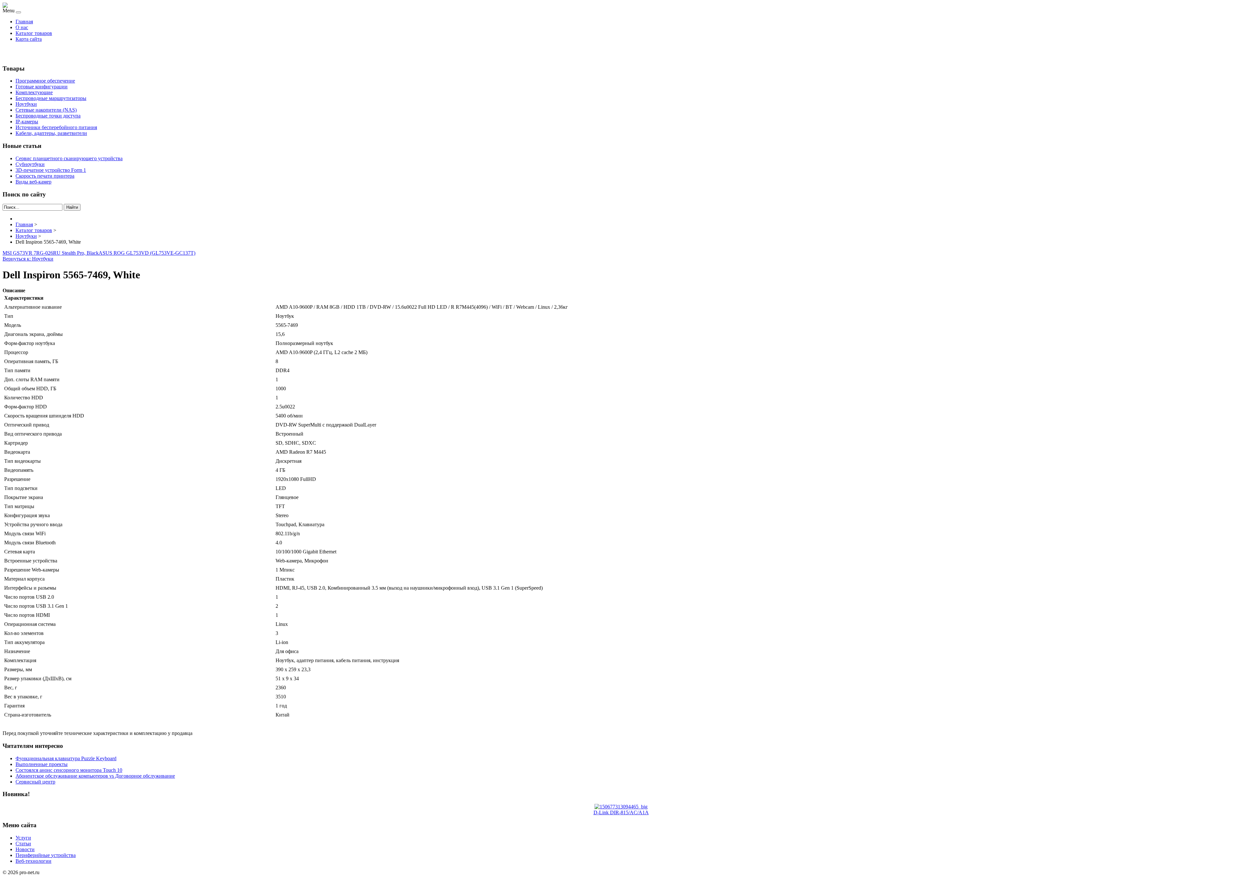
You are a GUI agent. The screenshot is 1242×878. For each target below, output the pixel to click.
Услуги (23, 837)
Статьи (23, 843)
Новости (25, 849)
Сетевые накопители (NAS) (46, 110)
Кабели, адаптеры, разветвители (51, 133)
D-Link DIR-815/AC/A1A (621, 812)
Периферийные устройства (46, 855)
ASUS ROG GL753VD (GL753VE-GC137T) (147, 253)
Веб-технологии (33, 861)
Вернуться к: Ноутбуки (28, 258)
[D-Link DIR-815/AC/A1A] (621, 806)
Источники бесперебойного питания (56, 127)
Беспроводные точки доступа (48, 115)
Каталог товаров (34, 33)
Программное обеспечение (45, 80)
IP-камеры (27, 121)
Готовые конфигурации (42, 86)
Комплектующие (34, 92)
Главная (24, 21)
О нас (22, 27)
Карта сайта (29, 39)
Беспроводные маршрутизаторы (51, 98)
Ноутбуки (26, 104)
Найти (72, 207)
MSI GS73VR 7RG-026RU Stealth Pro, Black (51, 253)
